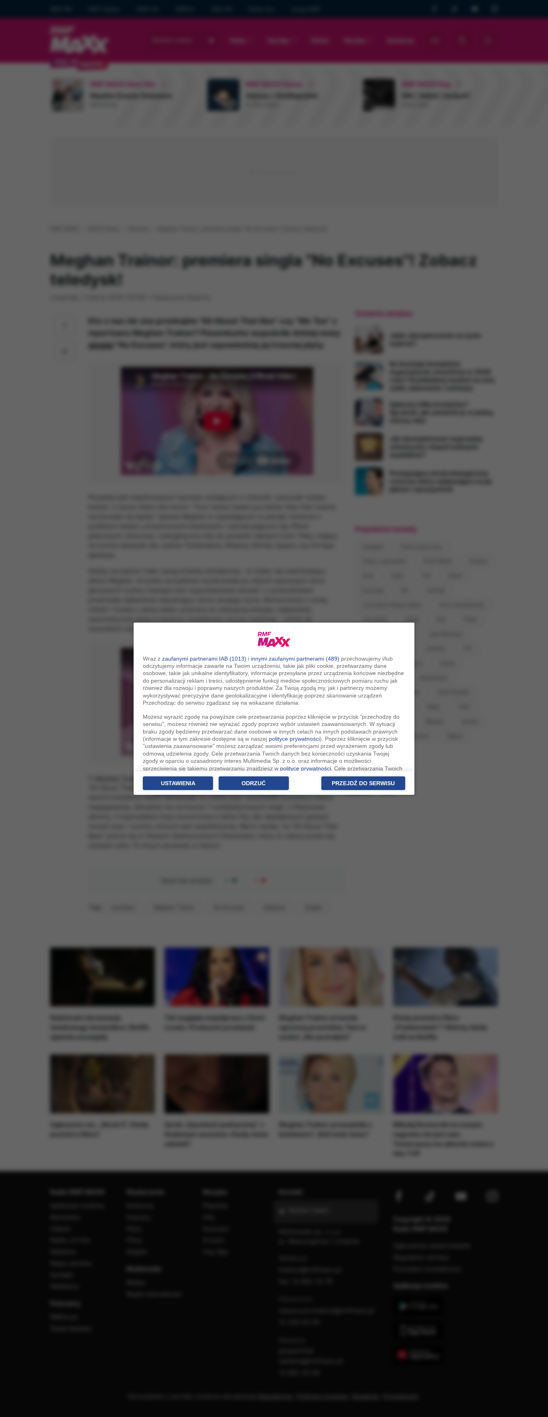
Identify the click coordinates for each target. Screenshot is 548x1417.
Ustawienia (178, 783)
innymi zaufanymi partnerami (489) (295, 658)
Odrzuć (254, 783)
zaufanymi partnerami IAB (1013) (204, 658)
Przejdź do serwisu (363, 783)
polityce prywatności (294, 739)
